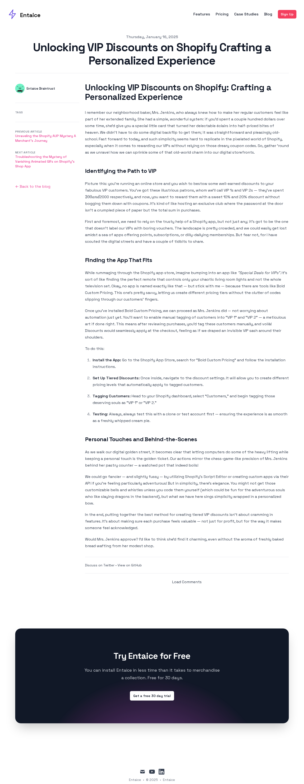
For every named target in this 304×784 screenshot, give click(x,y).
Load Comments (187, 581)
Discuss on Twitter (99, 565)
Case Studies (246, 14)
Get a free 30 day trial (152, 696)
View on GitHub (130, 565)
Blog (268, 14)
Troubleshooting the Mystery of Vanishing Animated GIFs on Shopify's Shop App (45, 161)
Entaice (169, 780)
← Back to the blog (32, 186)
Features (201, 14)
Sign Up (287, 14)
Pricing (222, 14)
